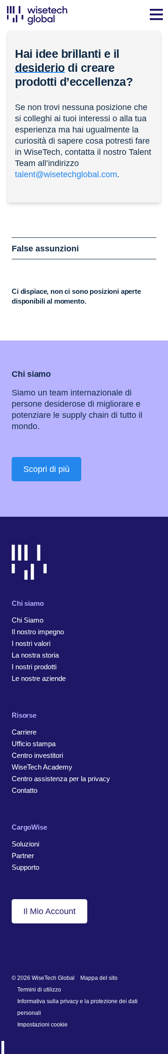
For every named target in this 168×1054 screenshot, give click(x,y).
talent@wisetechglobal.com (66, 174)
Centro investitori (37, 755)
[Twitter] (45, 947)
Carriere (24, 732)
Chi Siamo (27, 620)
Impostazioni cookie (42, 1024)
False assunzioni (45, 248)
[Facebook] (30, 947)
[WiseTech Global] (37, 15)
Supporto (25, 867)
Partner (23, 856)
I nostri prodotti (34, 667)
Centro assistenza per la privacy (61, 779)
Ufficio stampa (34, 744)
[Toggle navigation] (156, 15)
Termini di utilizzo (39, 989)
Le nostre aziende (39, 678)
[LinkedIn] (16, 947)
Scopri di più (46, 469)
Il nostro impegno (38, 632)
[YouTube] (59, 947)
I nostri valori (31, 643)
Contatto (24, 790)
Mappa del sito (99, 978)
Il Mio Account (49, 911)
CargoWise (29, 827)
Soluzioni (25, 844)
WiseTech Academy (42, 767)
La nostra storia (35, 655)
